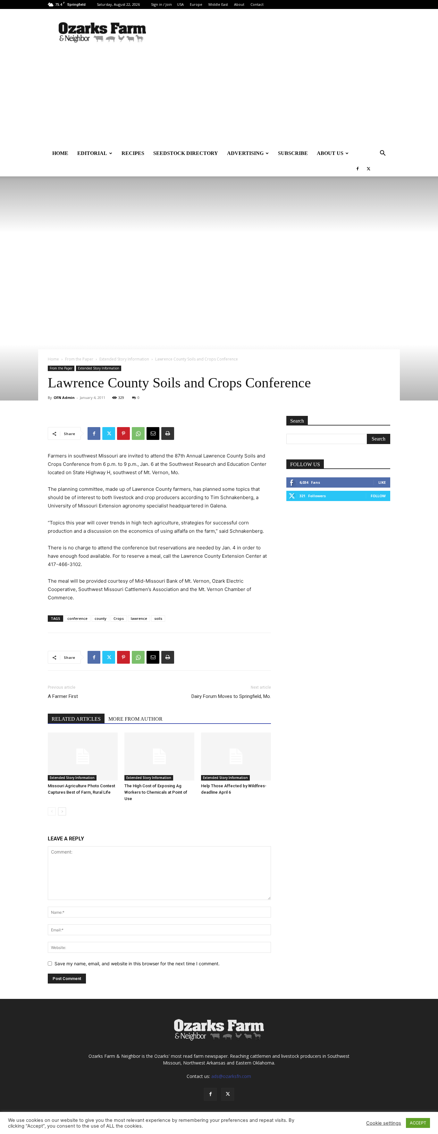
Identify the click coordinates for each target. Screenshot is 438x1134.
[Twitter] (368, 168)
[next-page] (62, 811)
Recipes (133, 153)
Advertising (245, 153)
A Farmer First (63, 696)
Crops (119, 618)
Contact (257, 4)
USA (180, 4)
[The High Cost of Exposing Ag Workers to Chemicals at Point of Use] (159, 757)
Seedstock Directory (185, 153)
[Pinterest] (123, 433)
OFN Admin (64, 397)
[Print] (167, 433)
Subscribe (293, 153)
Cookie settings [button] (383, 1123)
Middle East (218, 4)
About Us (330, 153)
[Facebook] (357, 168)
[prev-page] (52, 811)
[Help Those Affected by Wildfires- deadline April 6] (236, 757)
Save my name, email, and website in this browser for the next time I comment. (137, 963)
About (239, 4)
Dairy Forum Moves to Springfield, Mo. (231, 696)
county (100, 618)
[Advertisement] (219, 97)
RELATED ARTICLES (76, 719)
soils (158, 618)
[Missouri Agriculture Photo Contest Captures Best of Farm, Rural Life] (83, 757)
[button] (382, 154)
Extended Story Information (124, 359)
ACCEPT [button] (418, 1122)
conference (77, 618)
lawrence (139, 618)
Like (382, 482)
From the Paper (79, 359)
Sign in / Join (161, 4)
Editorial (92, 153)
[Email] (153, 433)
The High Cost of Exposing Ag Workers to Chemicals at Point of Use (155, 792)
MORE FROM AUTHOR (135, 719)
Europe (196, 4)
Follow (378, 495)
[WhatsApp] (138, 433)
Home (60, 153)
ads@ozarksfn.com (231, 1076)
